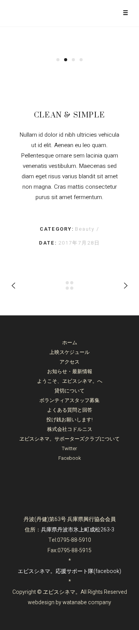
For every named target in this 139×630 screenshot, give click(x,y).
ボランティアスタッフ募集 (69, 400)
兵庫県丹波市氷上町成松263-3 (77, 530)
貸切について (69, 390)
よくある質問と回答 (69, 410)
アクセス (69, 361)
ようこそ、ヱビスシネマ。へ (69, 381)
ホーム (69, 342)
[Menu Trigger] (125, 12)
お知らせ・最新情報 (69, 371)
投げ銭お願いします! (69, 419)
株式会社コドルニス (69, 429)
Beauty (86, 229)
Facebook (69, 458)
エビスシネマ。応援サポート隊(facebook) (69, 571)
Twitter (69, 448)
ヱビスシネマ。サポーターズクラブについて (69, 438)
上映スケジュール (69, 352)
